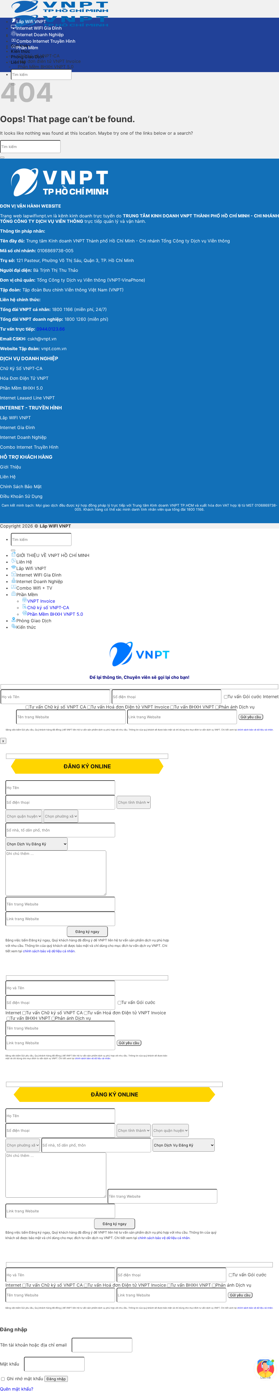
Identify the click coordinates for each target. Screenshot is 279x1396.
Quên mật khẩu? (16, 1389)
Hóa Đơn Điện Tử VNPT (24, 378)
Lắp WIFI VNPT (15, 417)
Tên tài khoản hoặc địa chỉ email (35, 1345)
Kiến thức (26, 627)
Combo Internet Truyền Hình (45, 41)
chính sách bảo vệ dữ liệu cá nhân (255, 729)
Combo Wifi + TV (34, 588)
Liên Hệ (24, 562)
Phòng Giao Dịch (33, 620)
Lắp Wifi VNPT (31, 21)
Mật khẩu (11, 1364)
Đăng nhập (56, 1379)
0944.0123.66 (51, 329)
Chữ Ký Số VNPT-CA (21, 368)
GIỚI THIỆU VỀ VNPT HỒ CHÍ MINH (52, 555)
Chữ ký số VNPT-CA (48, 607)
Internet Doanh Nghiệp (40, 34)
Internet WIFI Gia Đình (39, 28)
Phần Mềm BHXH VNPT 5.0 (46, 66)
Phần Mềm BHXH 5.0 (21, 388)
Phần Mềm (27, 47)
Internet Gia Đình (17, 427)
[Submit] (2, 157)
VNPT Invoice (41, 601)
